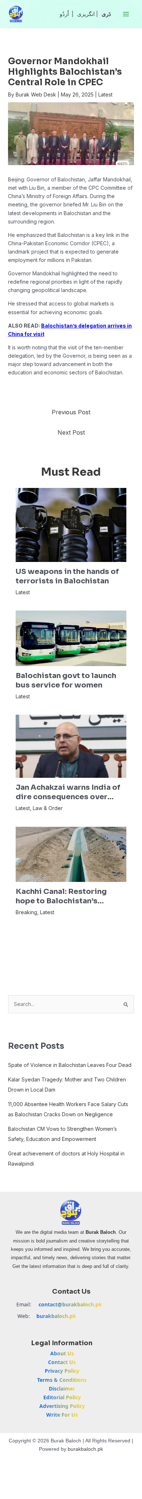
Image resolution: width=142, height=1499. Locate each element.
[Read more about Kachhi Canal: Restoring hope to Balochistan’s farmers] (71, 854)
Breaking (26, 912)
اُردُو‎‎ (64, 14)
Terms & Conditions (62, 1379)
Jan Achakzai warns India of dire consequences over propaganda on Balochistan (68, 797)
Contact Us (62, 1362)
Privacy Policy (62, 1370)
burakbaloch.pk (56, 1316)
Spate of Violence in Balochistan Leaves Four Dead (69, 1065)
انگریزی (86, 14)
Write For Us (62, 1414)
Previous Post (71, 412)
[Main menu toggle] (125, 14)
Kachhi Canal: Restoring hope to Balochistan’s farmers (61, 901)
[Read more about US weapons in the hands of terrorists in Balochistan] (71, 524)
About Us (62, 1353)
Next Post (71, 432)
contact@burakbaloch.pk (70, 1304)
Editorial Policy (62, 1397)
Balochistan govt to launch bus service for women (66, 680)
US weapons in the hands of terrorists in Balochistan (67, 576)
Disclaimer (62, 1388)
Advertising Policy (62, 1406)
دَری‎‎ (106, 14)
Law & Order (48, 808)
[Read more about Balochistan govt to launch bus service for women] (71, 637)
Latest (105, 94)
